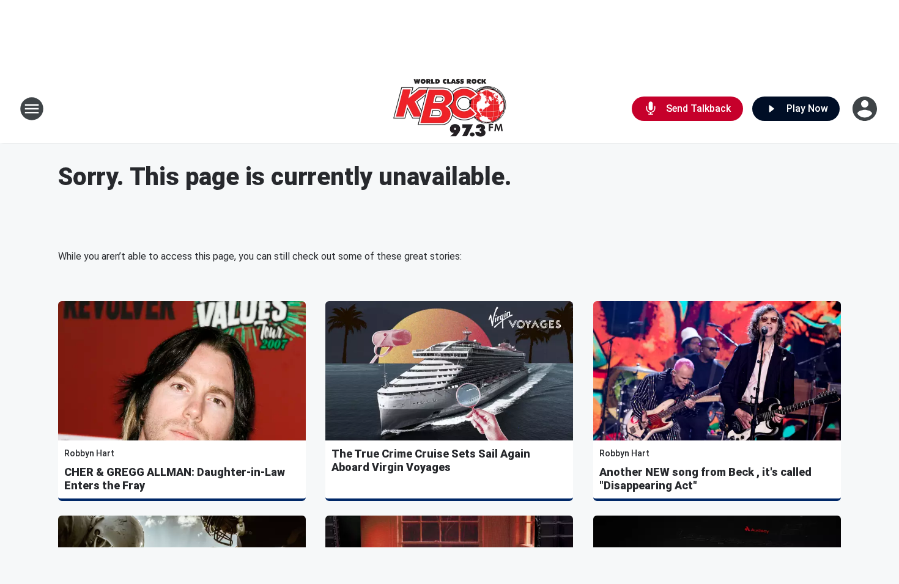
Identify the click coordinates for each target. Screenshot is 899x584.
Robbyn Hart (89, 453)
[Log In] (866, 109)
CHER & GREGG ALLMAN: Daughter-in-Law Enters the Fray (174, 478)
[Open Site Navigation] (32, 109)
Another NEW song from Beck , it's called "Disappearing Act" (705, 478)
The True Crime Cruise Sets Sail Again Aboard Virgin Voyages (430, 460)
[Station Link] (449, 109)
